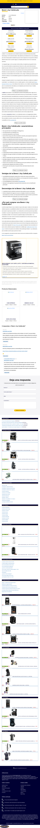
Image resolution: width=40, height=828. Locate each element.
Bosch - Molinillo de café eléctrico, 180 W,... (26, 534)
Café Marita (4, 572)
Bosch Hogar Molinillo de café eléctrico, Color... (28, 544)
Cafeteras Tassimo (5, 510)
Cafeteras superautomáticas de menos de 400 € (11, 588)
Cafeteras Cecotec (5, 518)
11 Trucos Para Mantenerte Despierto (8, 421)
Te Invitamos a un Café (6, 791)
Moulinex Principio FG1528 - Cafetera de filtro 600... (25, 726)
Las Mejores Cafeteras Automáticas (8, 488)
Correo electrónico (8, 392)
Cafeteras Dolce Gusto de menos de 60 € (9, 587)
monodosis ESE (13, 120)
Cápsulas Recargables (6, 500)
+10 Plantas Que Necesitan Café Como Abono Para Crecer (12, 425)
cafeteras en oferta (18, 0)
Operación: (4, 19)
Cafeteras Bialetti (5, 519)
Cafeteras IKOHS (5, 521)
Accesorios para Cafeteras (25, 785)
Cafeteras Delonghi (5, 516)
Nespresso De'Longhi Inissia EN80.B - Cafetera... (24, 657)
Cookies (3, 789)
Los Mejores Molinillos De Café (7, 501)
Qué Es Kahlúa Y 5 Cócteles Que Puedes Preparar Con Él (12, 427)
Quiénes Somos (5, 785)
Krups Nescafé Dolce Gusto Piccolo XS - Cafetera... (22, 676)
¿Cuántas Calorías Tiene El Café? (8, 561)
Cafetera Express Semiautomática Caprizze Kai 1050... (22, 479)
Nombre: (4, 15)
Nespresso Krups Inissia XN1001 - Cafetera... (20, 685)
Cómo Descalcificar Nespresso (7, 566)
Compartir (22, 13)
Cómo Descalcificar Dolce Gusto (8, 564)
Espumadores (23, 789)
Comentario (6, 400)
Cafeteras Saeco (5, 513)
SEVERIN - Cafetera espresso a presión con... (27, 469)
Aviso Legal (4, 786)
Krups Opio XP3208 (11, 319)
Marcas (22, 792)
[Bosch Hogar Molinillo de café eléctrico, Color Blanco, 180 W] (14, 544)
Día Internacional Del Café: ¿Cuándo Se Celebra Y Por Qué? (13, 424)
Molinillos (22, 788)
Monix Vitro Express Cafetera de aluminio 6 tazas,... (22, 751)
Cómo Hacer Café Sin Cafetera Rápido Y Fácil (10, 569)
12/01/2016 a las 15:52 (7, 331)
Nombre (6, 387)
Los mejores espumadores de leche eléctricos (10, 590)
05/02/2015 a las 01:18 (7, 346)
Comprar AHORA (5, 23)
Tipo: (3, 18)
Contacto (3, 792)
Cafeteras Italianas (5, 491)
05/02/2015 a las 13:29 (8, 360)
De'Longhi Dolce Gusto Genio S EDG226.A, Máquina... (28, 666)
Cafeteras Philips (5, 515)
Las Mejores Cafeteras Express (7, 486)
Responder (5, 341)
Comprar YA (11, 35)
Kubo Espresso (11, 303)
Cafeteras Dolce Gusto (6, 509)
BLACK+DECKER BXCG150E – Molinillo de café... (27, 554)
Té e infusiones (23, 791)
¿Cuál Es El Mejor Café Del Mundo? (8, 563)
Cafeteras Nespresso (5, 507)
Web (5, 396)
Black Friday (23, 793)
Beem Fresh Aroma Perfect (7, 235)
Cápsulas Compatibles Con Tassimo (8, 498)
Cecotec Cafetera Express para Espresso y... (27, 459)
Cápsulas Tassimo (5, 497)
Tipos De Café (4, 485)
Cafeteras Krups (5, 512)
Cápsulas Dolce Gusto (6, 494)
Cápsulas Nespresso (5, 495)
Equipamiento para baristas (7, 591)
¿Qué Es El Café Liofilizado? (7, 573)
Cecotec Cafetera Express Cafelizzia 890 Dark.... (21, 450)
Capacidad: (4, 21)
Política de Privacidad (6, 788)
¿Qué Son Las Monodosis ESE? (7, 567)
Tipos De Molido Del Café (6, 570)
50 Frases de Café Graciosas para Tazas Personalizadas (12, 422)
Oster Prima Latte (17, 225)
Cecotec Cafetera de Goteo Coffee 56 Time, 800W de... (22, 707)
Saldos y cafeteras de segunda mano (9, 582)
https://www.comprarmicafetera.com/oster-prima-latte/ (15, 351)
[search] (28, 7)
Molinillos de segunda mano (7, 584)
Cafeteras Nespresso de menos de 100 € (9, 585)
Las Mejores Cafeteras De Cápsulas (8, 489)
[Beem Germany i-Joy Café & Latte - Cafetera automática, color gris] (14, 262)
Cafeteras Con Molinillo (6, 492)
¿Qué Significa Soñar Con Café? (8, 576)
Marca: (3, 16)
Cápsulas (22, 786)
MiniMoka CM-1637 (29, 303)
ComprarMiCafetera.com (9, 358)
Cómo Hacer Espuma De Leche (7, 575)
